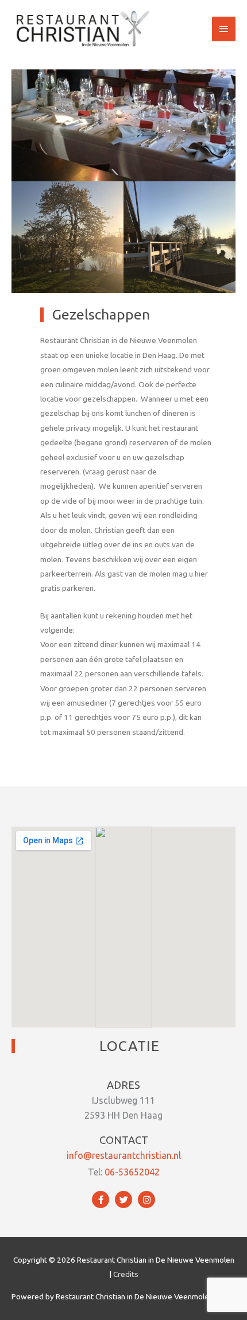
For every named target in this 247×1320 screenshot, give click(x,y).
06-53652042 (132, 1172)
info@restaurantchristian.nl (124, 1155)
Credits (125, 1274)
